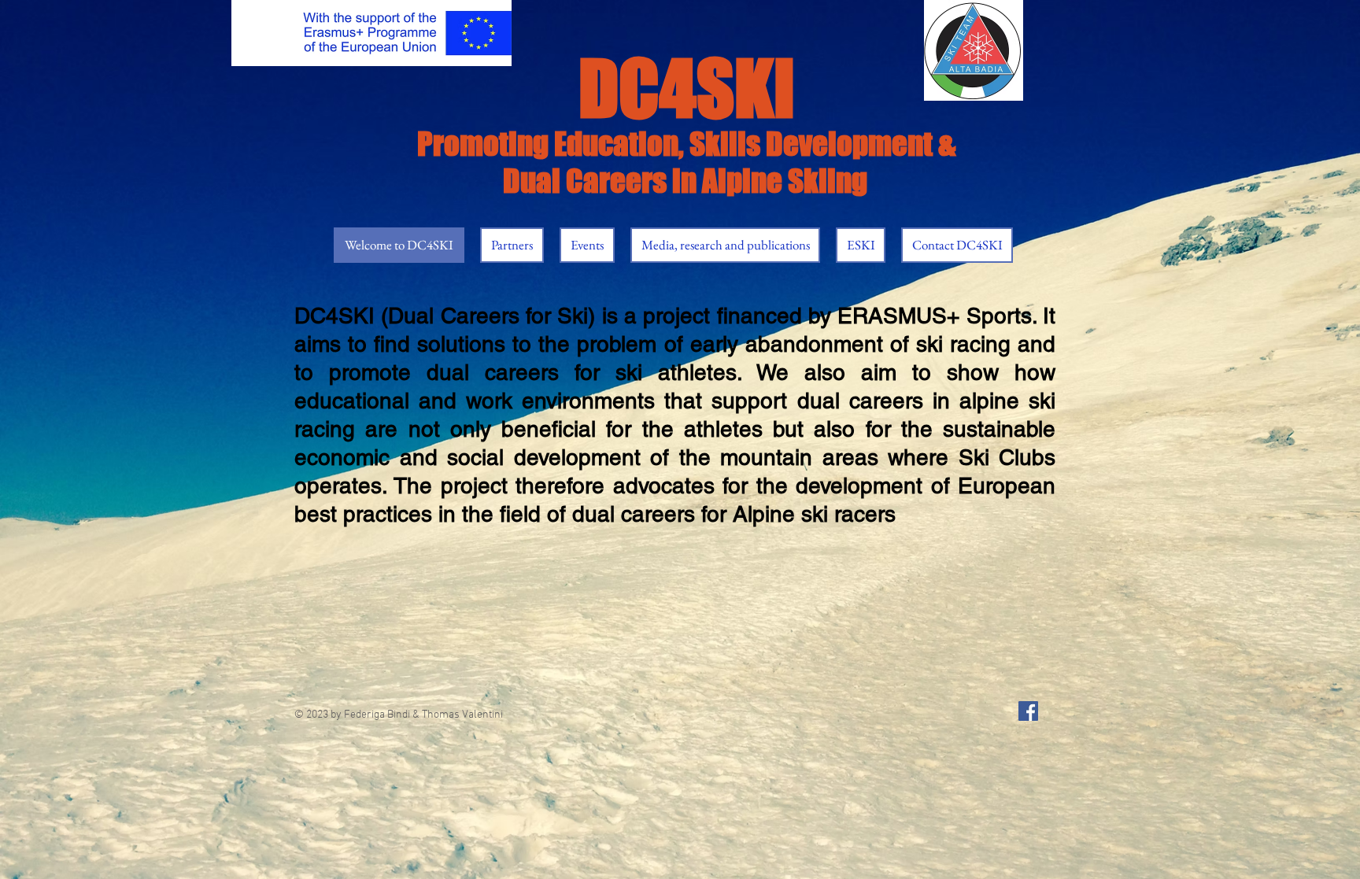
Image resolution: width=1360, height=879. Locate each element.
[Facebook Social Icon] (1028, 711)
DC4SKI (686, 88)
